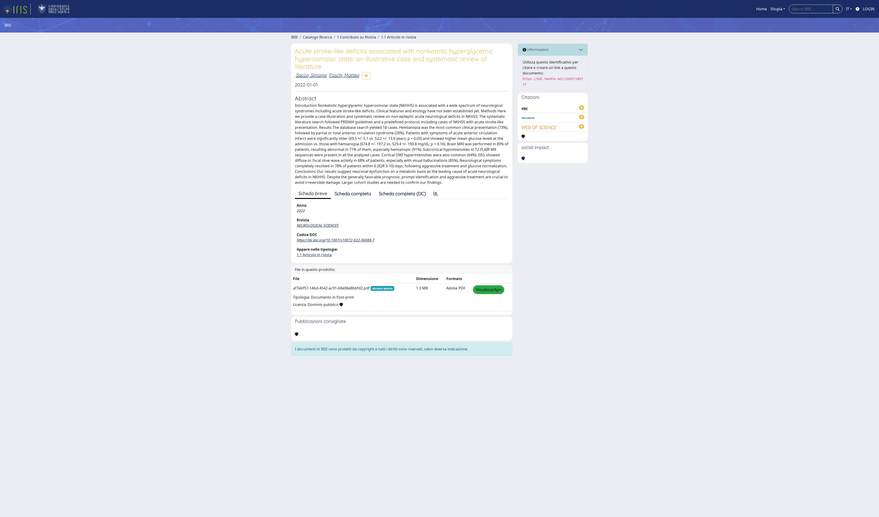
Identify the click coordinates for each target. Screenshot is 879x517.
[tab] (436, 193)
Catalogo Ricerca (317, 37)
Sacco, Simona (311, 75)
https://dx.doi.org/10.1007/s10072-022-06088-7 (335, 240)
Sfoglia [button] (776, 8)
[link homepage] (17, 8)
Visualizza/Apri (488, 289)
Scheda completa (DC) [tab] (402, 193)
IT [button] (847, 8)
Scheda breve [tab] (312, 193)
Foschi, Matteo (344, 75)
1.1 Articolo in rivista (398, 37)
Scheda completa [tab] (353, 193)
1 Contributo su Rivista (356, 37)
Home (761, 8)
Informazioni (537, 49)
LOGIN (868, 8)
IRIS (294, 37)
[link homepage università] (53, 8)
